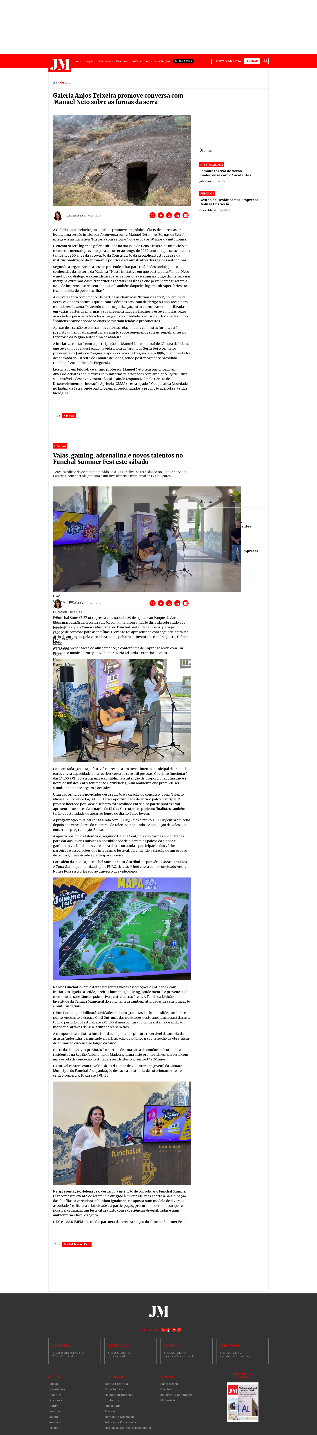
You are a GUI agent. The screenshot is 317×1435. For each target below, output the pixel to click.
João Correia (206, 181)
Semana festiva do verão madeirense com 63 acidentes (225, 173)
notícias (68, 415)
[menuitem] (78, 61)
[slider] (117, 635)
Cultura (65, 82)
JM (55, 82)
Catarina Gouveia (76, 215)
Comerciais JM (207, 210)
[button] (265, 61)
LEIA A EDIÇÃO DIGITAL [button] (243, 1375)
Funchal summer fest (76, 1244)
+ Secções (164, 61)
